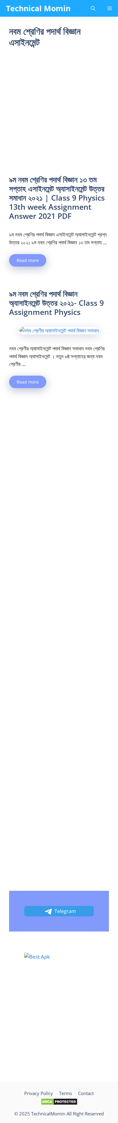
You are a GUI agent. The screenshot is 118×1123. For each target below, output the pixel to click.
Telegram (65, 911)
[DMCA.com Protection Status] (59, 1104)
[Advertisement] (59, 113)
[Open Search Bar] (93, 8)
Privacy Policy (38, 1093)
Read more (28, 260)
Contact (86, 1093)
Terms (65, 1093)
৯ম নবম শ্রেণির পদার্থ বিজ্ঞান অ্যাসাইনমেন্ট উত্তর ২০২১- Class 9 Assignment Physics (56, 302)
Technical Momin (38, 8)
